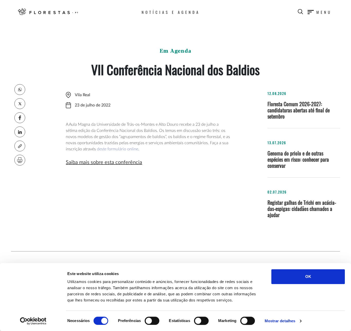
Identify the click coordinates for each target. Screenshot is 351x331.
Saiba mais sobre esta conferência (104, 162)
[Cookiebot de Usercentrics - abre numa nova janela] (33, 321)
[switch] (152, 321)
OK (308, 276)
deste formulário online (117, 149)
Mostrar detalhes (280, 321)
